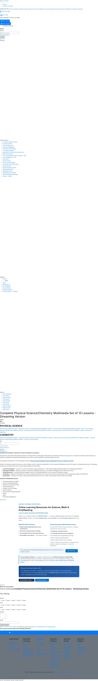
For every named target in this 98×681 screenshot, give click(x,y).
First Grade (6, 395)
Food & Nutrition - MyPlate (10, 291)
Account (2, 38)
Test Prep (39, 646)
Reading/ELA (6, 284)
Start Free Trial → (71, 551)
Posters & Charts (54, 657)
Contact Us (12, 641)
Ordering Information (15, 650)
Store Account (6, 23)
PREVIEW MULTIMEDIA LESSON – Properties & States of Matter (17, 428)
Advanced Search (5, 35)
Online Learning (54, 664)
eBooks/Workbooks (8, 169)
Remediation (39, 645)
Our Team (25, 645)
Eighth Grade (6, 407)
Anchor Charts (7, 160)
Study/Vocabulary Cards (9, 167)
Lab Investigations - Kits (9, 157)
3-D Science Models (8, 150)
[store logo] (45, 9)
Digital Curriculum (55, 662)
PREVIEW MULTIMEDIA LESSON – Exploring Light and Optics (49, 430)
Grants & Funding (27, 650)
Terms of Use (69, 672)
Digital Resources (7, 171)
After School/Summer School (40, 650)
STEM (6, 280)
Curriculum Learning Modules (11, 164)
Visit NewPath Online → (26, 580)
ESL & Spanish (7, 286)
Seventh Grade (7, 406)
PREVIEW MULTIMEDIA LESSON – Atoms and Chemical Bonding (17, 437)
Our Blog (25, 657)
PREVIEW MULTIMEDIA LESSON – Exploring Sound (19, 430)
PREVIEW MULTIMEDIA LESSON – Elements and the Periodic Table (53, 437)
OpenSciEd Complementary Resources (13, 152)
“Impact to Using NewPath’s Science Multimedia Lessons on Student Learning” (52, 461)
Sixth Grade (6, 404)
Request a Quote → (42, 580)
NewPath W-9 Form (14, 648)
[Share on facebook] (1, 449)
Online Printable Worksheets (10, 174)
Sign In (5, 4)
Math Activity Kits (8, 154)
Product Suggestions (28, 652)
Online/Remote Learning (9, 172)
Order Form (12, 646)
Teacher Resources (8, 145)
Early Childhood (7, 394)
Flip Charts (6, 159)
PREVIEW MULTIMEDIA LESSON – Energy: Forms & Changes (22, 439)
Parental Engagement (8, 147)
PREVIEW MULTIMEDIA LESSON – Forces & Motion (48, 428)
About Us (25, 643)
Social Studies (7, 288)
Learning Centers (7, 143)
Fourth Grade (6, 401)
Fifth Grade (6, 402)
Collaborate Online (28, 655)
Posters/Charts (7, 166)
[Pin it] (3, 449)
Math (4, 282)
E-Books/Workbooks (55, 655)
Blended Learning (41, 655)
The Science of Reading (9, 148)
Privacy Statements (59, 672)
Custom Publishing (28, 654)
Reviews (2, 585)
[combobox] (9, 33)
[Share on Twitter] (2, 449)
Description (3, 451)
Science (5, 278)
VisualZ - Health (7, 176)
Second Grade (7, 397)
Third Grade (6, 399)
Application (3, 499)
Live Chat (5, 15)
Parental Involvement (42, 653)
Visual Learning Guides (9, 162)
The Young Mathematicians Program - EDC (14, 155)
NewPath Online (42, 516)
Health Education (7, 289)
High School (6, 409)
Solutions (40, 639)
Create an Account (8, 6)
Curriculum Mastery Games (10, 142)
